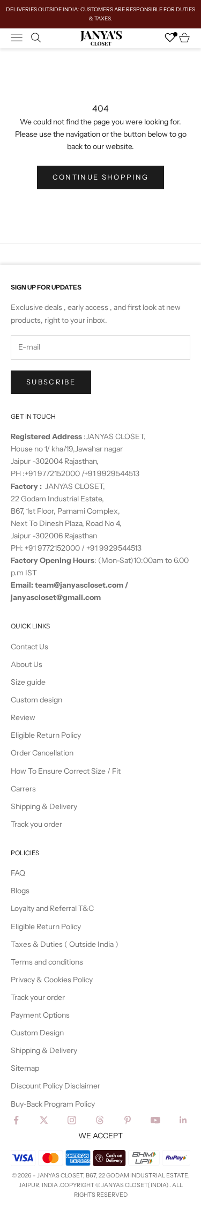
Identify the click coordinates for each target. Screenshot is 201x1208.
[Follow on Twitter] (44, 1120)
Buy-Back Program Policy (53, 1104)
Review (23, 717)
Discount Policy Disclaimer (55, 1086)
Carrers (23, 789)
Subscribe (51, 381)
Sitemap (25, 1068)
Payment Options (40, 1015)
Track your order (38, 997)
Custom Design (37, 1032)
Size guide (28, 682)
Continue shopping (101, 177)
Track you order (36, 824)
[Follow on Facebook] (16, 1120)
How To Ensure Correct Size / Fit (66, 771)
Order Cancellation (42, 753)
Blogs (20, 890)
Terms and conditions (47, 962)
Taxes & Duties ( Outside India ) (64, 944)
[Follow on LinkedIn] (183, 1120)
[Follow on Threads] (99, 1120)
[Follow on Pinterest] (127, 1120)
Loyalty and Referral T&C (52, 908)
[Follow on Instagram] (71, 1120)
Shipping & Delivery (44, 806)
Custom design (36, 700)
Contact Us (29, 646)
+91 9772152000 (53, 473)
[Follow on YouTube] (155, 1120)
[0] (170, 37)
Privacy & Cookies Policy (52, 979)
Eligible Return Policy (46, 735)
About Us (26, 664)
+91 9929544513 (111, 473)
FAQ (18, 873)
